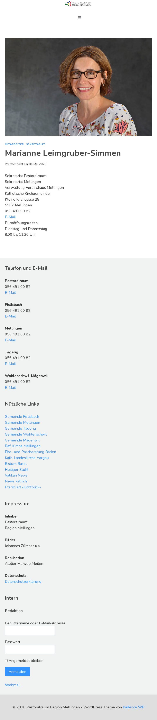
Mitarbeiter (14, 144)
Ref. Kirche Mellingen (22, 446)
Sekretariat (35, 144)
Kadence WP (134, 707)
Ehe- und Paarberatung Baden (30, 451)
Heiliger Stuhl (16, 469)
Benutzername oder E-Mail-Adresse (35, 623)
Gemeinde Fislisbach (22, 416)
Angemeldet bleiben (25, 660)
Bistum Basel (16, 463)
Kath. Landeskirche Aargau (27, 457)
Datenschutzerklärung (23, 581)
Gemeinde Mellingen (22, 422)
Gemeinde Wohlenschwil (26, 434)
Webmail (13, 685)
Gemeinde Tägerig (20, 428)
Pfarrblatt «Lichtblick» (23, 487)
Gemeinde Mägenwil (22, 440)
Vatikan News (16, 475)
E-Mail (10, 217)
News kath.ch (16, 481)
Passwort (12, 641)
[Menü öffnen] (79, 17)
